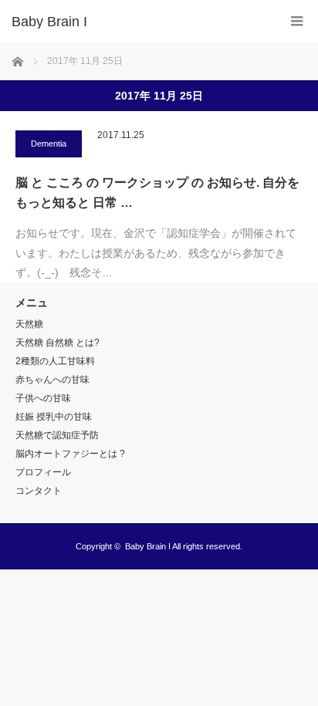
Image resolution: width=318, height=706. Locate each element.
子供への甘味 (43, 398)
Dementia (48, 143)
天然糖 (29, 324)
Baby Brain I (148, 546)
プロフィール (43, 472)
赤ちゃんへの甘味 (52, 379)
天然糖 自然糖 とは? (57, 342)
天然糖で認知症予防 (57, 435)
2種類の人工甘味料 (55, 361)
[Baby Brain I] (136, 22)
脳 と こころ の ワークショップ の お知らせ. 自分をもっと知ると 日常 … (157, 192)
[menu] (297, 21)
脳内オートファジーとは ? (70, 453)
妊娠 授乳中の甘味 (53, 416)
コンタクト (38, 490)
